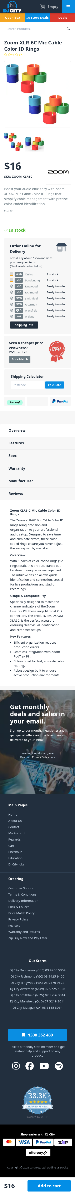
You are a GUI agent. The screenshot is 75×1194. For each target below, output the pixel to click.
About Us (15, 821)
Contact (13, 827)
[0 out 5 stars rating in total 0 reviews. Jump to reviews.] (37, 55)
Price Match (20, 359)
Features (16, 443)
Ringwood (31, 286)
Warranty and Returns (24, 932)
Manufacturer (21, 481)
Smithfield (31, 298)
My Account (16, 833)
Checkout (15, 852)
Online (29, 274)
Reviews (16, 493)
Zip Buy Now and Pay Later (27, 938)
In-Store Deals (37, 17)
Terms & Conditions (22, 894)
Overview (17, 430)
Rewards (14, 839)
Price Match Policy (21, 913)
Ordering (15, 878)
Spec (13, 455)
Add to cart (49, 1186)
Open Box (12, 17)
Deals (62, 17)
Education (15, 858)
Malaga (29, 316)
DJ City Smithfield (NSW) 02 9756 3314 (37, 995)
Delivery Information (23, 900)
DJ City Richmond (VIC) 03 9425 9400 (37, 976)
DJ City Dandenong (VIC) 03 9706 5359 (38, 970)
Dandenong (32, 280)
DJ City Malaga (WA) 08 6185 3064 (37, 1007)
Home (12, 814)
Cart (11, 845)
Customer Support (21, 888)
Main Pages (18, 805)
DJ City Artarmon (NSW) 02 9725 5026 (37, 989)
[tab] (37, 430)
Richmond (31, 292)
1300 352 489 (40, 1035)
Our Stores (37, 960)
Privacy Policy (40, 757)
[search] (31, 28)
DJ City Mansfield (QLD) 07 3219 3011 (37, 1001)
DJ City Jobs (16, 864)
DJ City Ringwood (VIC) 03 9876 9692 (37, 982)
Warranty (17, 468)
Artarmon (31, 304)
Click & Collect (18, 907)
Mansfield (31, 310)
